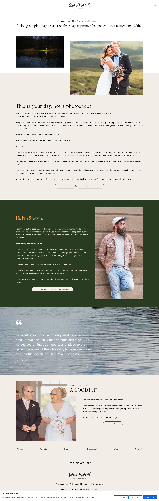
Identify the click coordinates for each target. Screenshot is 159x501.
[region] (79, 495)
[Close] (157, 492)
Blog (116, 449)
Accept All (149, 497)
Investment (92, 449)
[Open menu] (155, 6)
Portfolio (43, 449)
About (20, 449)
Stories (67, 449)
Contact (138, 449)
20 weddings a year (73, 155)
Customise (120, 497)
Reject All (135, 497)
